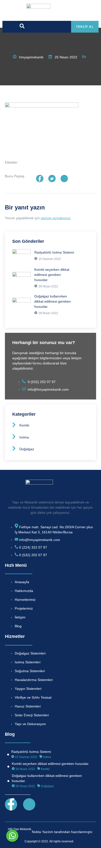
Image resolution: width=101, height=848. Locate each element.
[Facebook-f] (11, 804)
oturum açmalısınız (55, 218)
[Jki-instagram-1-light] (29, 804)
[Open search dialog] (22, 27)
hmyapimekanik (31, 57)
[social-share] (39, 178)
